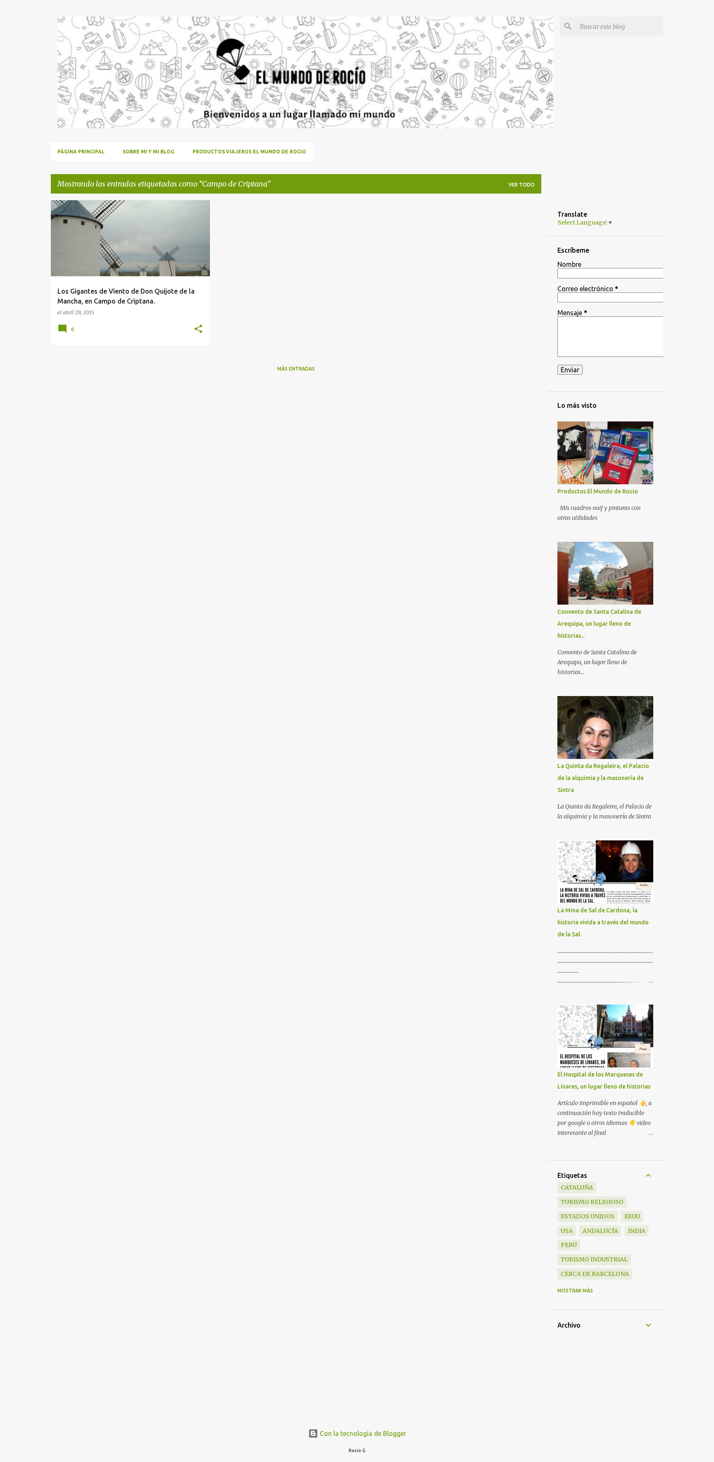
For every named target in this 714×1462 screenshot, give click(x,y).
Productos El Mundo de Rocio (597, 491)
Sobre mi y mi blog (148, 151)
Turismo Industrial (594, 1259)
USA (567, 1231)
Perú (569, 1245)
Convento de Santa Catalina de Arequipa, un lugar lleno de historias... (599, 623)
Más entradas (296, 368)
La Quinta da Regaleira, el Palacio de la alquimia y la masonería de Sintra (603, 778)
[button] (198, 329)
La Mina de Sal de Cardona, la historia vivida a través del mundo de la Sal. (603, 922)
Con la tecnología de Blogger (362, 1433)
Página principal (81, 151)
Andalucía (600, 1231)
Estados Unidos (587, 1216)
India (636, 1231)
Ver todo (522, 184)
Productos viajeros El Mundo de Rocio (249, 151)
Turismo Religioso (592, 1202)
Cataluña (577, 1187)
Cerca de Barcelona (595, 1274)
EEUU (632, 1216)
